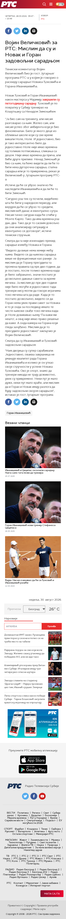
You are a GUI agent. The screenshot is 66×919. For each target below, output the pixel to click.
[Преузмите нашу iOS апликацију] (33, 760)
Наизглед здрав (33, 849)
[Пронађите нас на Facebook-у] (33, 796)
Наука (40, 844)
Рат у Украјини (38, 817)
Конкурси (21, 885)
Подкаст (50, 820)
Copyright (29, 905)
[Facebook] (8, 31)
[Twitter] (17, 31)
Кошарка (32, 828)
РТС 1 (15, 855)
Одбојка (56, 828)
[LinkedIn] (25, 31)
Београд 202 (39, 871)
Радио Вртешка (18, 877)
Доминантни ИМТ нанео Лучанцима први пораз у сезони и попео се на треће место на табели (24, 638)
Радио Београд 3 (19, 871)
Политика (23, 812)
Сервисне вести (14, 820)
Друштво (36, 815)
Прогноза (14, 609)
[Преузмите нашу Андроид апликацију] (33, 769)
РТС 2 (25, 855)
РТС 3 (35, 855)
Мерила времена (17, 817)
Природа (52, 844)
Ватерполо (24, 831)
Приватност (15, 905)
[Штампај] (33, 31)
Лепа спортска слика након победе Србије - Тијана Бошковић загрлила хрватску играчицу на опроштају (24, 699)
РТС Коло (12, 860)
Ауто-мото (54, 831)
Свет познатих (48, 842)
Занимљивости (39, 839)
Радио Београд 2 (49, 869)
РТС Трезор (28, 860)
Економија (51, 815)
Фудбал (19, 828)
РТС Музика (45, 860)
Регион (36, 812)
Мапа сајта (52, 893)
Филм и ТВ (27, 844)
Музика (55, 839)
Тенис (44, 828)
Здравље (12, 844)
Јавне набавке (49, 882)
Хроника (22, 815)
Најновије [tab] (10, 618)
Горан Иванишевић (19, 413)
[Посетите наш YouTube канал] (42, 796)
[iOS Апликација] (33, 723)
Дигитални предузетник (18, 847)
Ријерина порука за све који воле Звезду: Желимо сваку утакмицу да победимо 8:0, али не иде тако (24, 653)
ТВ (7, 855)
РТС (9, 882)
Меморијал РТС (45, 833)
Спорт (8, 828)
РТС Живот (36, 858)
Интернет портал (40, 885)
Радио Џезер (38, 877)
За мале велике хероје (48, 847)
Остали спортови (22, 833)
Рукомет (10, 831)
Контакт (18, 882)
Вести (11, 812)
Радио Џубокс (53, 874)
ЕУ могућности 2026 (42, 821)
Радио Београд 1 (26, 869)
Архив (53, 877)
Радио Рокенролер (30, 874)
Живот (23, 839)
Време (54, 817)
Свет (46, 812)
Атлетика (39, 831)
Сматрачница (34, 820)
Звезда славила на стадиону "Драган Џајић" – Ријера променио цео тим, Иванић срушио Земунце (23, 684)
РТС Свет (47, 855)
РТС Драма (20, 858)
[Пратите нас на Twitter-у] (25, 796)
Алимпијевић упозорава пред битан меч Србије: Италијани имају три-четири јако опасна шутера (24, 668)
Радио (9, 869)
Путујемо (31, 842)
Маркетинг (32, 882)
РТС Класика (53, 858)
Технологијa (16, 842)
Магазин (11, 839)
